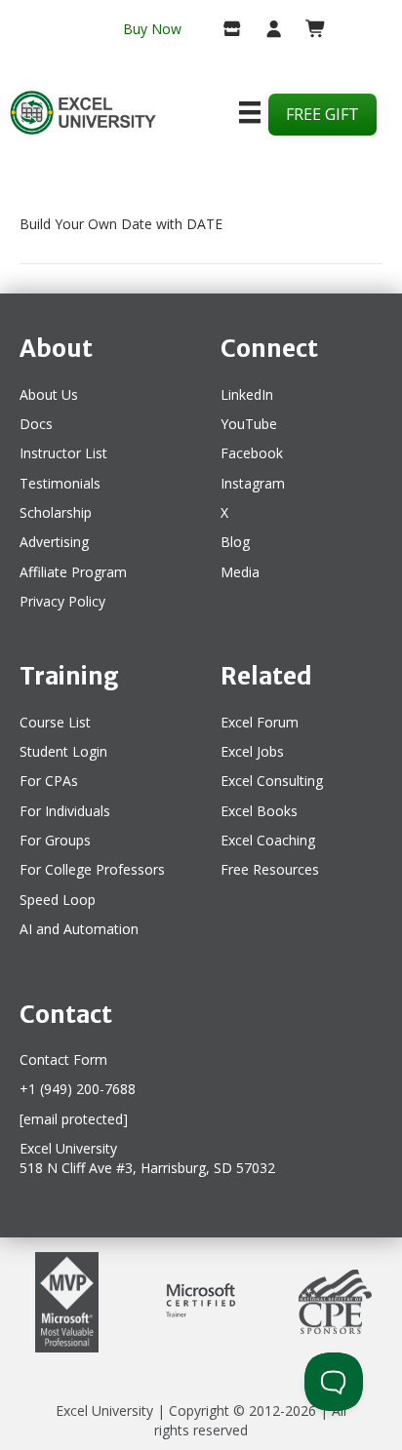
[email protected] (74, 1119)
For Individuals (65, 811)
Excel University (104, 1410)
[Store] (225, 30)
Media (240, 572)
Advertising (54, 541)
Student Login (63, 751)
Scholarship (56, 512)
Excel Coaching (268, 840)
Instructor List (63, 453)
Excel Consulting (272, 780)
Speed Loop (58, 899)
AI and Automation (79, 929)
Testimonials (60, 483)
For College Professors (92, 869)
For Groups (55, 840)
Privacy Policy (62, 601)
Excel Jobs (252, 751)
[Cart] (308, 30)
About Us (49, 394)
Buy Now (152, 29)
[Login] (266, 30)
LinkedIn (247, 394)
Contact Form (63, 1059)
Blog (235, 541)
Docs (36, 423)
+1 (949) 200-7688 (78, 1088)
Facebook (252, 453)
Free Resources (270, 869)
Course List (55, 722)
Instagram (253, 483)
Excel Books (259, 811)
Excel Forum (260, 722)
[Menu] (249, 112)
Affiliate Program (73, 572)
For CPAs (49, 780)
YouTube (249, 423)
